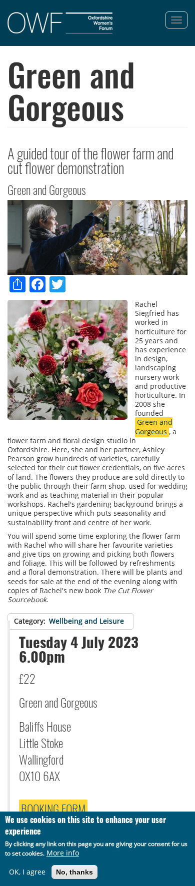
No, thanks (74, 872)
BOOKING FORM (53, 809)
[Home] (60, 22)
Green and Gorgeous (153, 426)
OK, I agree (27, 872)
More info (62, 853)
